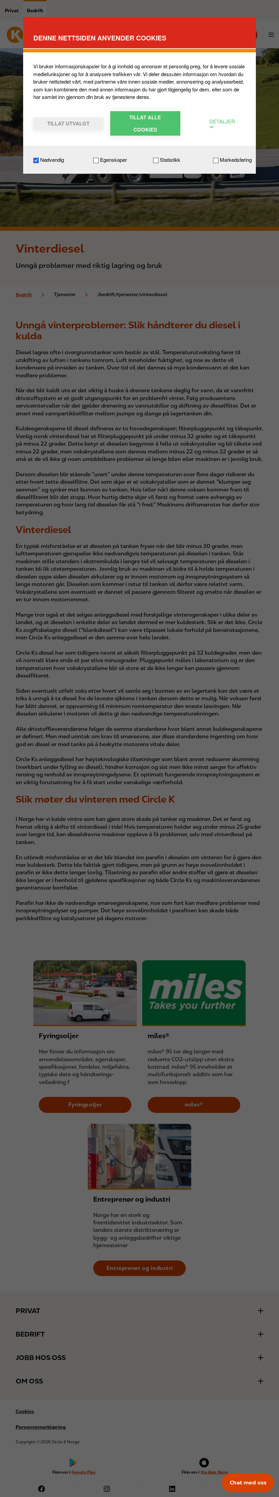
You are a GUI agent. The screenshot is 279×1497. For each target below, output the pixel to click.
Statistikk (169, 159)
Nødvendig (51, 159)
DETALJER (222, 121)
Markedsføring (235, 159)
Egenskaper (113, 159)
